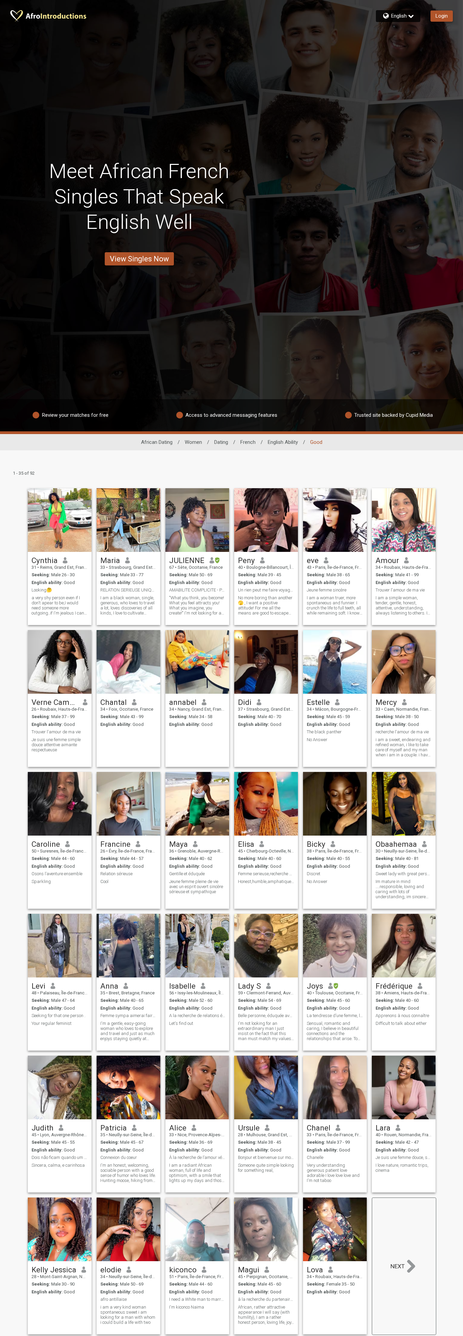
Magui (248, 1269)
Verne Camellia (55, 702)
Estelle (318, 702)
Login (442, 16)
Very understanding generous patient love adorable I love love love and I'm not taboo (333, 1173)
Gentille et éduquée (187, 873)
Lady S (249, 986)
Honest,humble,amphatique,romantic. (266, 881)
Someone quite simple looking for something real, (266, 1168)
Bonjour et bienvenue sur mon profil (266, 1157)
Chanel (318, 1127)
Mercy (386, 702)
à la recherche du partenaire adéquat (266, 1299)
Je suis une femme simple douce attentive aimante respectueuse (56, 744)
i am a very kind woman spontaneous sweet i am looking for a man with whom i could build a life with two (127, 1315)
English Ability (283, 442)
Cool (104, 881)
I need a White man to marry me (197, 1299)
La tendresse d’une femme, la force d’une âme (335, 1015)
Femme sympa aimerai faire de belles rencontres (128, 1015)
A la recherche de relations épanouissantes (197, 1015)
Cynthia (45, 560)
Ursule (249, 1127)
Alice (177, 1127)
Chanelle (315, 1157)
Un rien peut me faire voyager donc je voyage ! (266, 589)
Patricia (113, 1127)
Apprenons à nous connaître (402, 1015)
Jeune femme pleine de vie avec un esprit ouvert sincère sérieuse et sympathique (196, 886)
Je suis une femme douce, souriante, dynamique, (404, 1157)
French (248, 442)
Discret (313, 873)
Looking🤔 (42, 589)
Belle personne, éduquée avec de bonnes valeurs (266, 1015)
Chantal (113, 702)
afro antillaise (113, 1299)
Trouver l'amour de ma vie (400, 589)
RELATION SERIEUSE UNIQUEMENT (128, 589)
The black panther (324, 731)
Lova (315, 1269)
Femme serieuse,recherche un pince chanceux (266, 873)
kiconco (183, 1269)
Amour (387, 560)
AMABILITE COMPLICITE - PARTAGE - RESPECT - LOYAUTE (197, 589)
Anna (109, 986)
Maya (178, 844)
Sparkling (41, 881)
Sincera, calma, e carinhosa (58, 1165)
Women (193, 442)
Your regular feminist (52, 1023)
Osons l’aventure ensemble (57, 873)
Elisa (246, 844)
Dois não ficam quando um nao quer (60, 1157)
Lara (383, 1127)
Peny (246, 560)
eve (313, 560)
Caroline (46, 844)
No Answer (317, 739)
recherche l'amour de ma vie (402, 731)
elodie (110, 1269)
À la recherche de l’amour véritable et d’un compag (197, 1157)
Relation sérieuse (116, 873)
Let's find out (181, 1023)
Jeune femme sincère (326, 589)
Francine (115, 844)
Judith (43, 1127)
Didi (244, 702)
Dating (221, 442)
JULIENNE (186, 560)
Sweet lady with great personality (404, 873)
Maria (110, 560)
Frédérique (394, 986)
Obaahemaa (396, 844)
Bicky (316, 844)
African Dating (157, 442)
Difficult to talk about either (401, 1023)
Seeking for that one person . (58, 1015)
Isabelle (182, 986)
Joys (315, 986)
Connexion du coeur (118, 1157)
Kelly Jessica (54, 1269)
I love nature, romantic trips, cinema (402, 1168)
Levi (38, 986)
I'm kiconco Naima (186, 1307)
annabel (183, 702)
